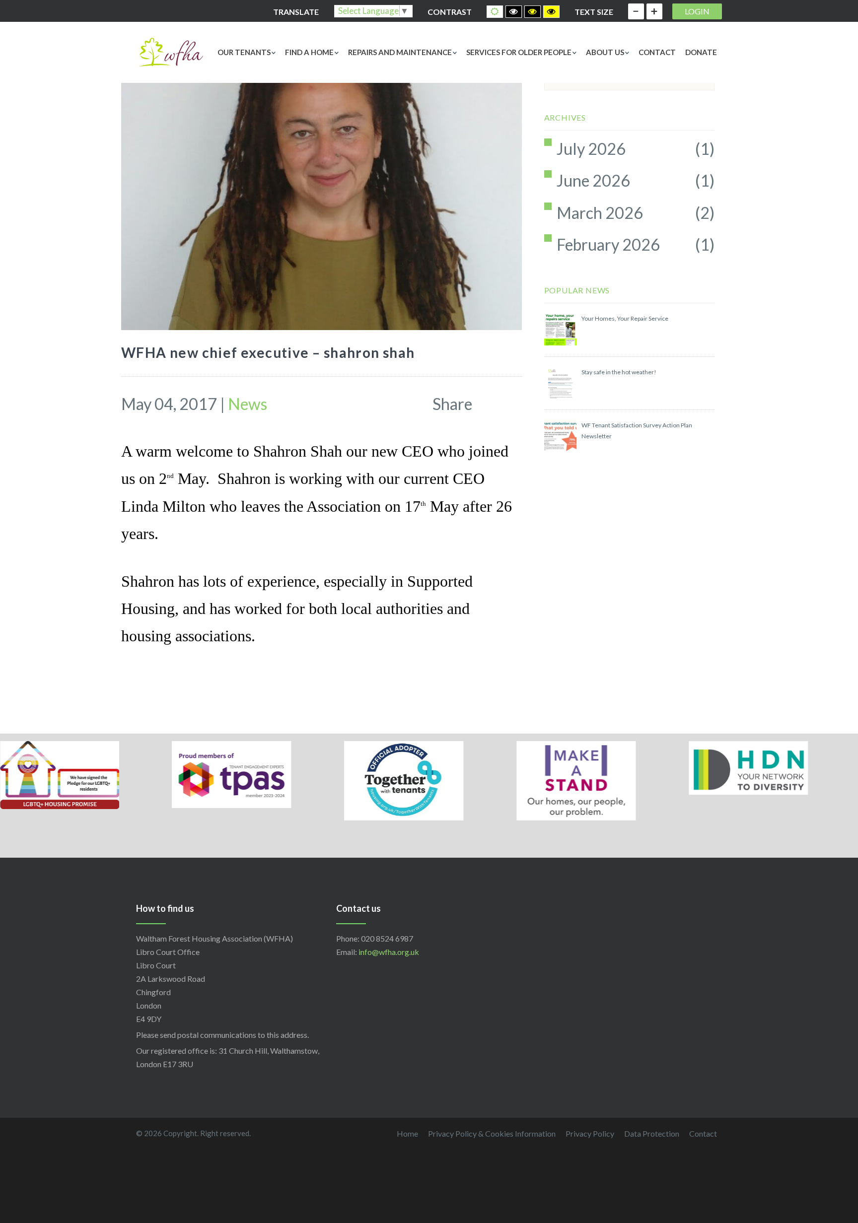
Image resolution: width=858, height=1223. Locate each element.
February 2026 (608, 244)
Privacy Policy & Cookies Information (492, 1133)
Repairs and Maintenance (400, 52)
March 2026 (600, 212)
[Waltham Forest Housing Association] (171, 50)
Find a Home (309, 52)
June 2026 (593, 180)
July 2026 (591, 148)
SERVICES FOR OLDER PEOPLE (519, 52)
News (247, 403)
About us (605, 52)
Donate (701, 52)
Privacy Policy (590, 1133)
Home (407, 1133)
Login (697, 11)
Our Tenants (244, 52)
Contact (657, 52)
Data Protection (651, 1133)
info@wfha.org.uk (388, 951)
